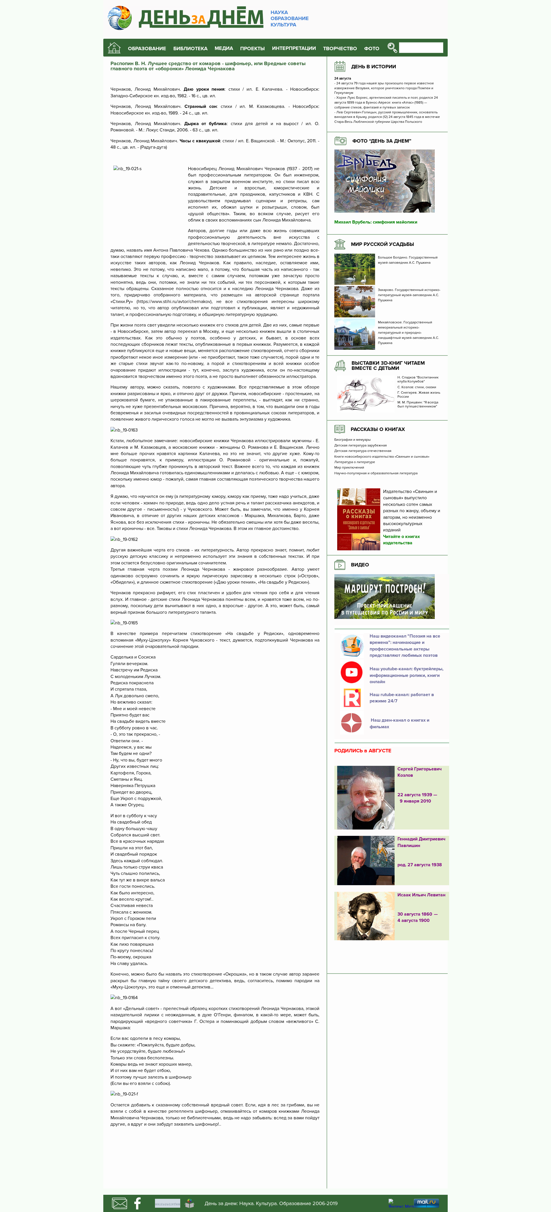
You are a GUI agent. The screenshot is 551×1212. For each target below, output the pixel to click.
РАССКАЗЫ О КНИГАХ (378, 429)
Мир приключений (349, 468)
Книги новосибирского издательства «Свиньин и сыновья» (381, 457)
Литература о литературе (354, 462)
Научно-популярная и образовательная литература (376, 473)
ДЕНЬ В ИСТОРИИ (373, 66)
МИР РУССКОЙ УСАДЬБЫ (382, 244)
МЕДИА (224, 48)
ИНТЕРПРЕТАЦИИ (294, 48)
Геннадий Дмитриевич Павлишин (421, 842)
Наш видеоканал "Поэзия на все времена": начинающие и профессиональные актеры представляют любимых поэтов (405, 645)
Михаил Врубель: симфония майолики (375, 222)
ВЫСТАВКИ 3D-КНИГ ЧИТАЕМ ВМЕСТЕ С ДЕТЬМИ (388, 365)
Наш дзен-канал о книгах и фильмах (399, 723)
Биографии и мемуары (352, 440)
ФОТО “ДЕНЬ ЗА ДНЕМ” (381, 140)
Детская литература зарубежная (360, 446)
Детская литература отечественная (362, 451)
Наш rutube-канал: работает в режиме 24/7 (402, 698)
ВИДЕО (360, 564)
